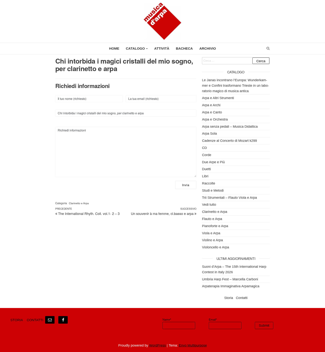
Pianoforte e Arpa (215, 226)
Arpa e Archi (211, 105)
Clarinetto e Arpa (79, 203)
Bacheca (184, 48)
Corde (206, 155)
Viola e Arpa (211, 233)
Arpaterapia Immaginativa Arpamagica (230, 286)
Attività (161, 48)
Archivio (207, 48)
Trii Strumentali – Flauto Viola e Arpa (229, 198)
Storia (228, 298)
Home (114, 48)
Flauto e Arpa (212, 219)
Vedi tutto (209, 204)
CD (204, 148)
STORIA (16, 320)
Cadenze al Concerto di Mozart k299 (229, 141)
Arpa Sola (209, 133)
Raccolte (208, 183)
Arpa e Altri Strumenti (218, 98)
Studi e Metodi (213, 190)
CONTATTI (35, 320)
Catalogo (136, 48)
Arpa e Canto (212, 112)
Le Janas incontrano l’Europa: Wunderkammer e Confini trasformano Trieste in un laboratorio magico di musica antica (235, 85)
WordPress (157, 345)
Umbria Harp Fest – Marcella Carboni (230, 279)
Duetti (206, 169)
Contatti (242, 298)
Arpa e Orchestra (215, 119)
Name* (166, 319)
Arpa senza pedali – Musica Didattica (230, 126)
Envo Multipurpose (193, 345)
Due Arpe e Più (213, 162)
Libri (205, 176)
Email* (213, 319)
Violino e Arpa (212, 240)
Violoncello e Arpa (215, 247)
